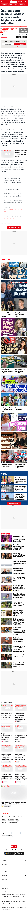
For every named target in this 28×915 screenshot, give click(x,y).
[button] (9, 853)
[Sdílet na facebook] (17, 37)
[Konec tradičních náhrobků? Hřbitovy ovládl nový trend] (6, 604)
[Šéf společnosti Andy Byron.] (14, 28)
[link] (6, 850)
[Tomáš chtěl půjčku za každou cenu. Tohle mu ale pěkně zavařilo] (6, 596)
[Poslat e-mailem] (26, 37)
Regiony (4, 822)
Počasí (4, 819)
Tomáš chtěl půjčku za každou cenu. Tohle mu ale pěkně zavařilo (19, 595)
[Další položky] (26, 4)
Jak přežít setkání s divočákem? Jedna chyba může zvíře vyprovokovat (18, 612)
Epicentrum (11, 819)
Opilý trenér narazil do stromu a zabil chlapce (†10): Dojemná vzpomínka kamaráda (19, 648)
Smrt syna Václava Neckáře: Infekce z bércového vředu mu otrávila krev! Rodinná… (19, 571)
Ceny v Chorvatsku (6, 824)
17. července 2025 (10, 218)
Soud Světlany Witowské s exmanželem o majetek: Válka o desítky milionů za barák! (19, 631)
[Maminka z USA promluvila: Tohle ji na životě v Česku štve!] (6, 556)
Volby (9, 816)
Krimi (17, 819)
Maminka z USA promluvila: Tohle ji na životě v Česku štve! (19, 555)
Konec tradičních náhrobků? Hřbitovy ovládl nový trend (18, 603)
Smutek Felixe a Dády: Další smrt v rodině (19, 655)
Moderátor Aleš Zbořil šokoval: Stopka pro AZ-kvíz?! (19, 578)
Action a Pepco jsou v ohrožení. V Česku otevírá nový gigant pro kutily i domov (19, 587)
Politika (3, 483)
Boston (18, 833)
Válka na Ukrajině (18, 816)
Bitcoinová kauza (13, 822)
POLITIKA (4, 474)
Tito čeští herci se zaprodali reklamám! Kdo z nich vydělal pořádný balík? (18, 547)
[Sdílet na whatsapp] (23, 37)
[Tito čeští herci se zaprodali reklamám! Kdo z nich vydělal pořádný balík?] (6, 547)
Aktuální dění (6, 813)
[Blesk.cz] (13, 1)
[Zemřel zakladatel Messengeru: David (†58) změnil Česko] (6, 640)
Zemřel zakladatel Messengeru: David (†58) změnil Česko (18, 639)
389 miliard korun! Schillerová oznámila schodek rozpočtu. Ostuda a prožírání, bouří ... (20, 497)
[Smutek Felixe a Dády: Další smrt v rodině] (6, 657)
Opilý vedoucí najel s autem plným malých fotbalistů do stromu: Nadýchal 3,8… (18, 621)
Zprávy (4, 816)
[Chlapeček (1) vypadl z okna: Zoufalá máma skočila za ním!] (6, 665)
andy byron (4, 833)
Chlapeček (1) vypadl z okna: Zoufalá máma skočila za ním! (19, 664)
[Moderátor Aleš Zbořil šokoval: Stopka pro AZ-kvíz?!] (6, 579)
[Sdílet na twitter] (19, 37)
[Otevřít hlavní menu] (1, 1)
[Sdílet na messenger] (21, 37)
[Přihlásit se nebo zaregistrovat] (25, 1)
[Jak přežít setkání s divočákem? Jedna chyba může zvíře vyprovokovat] (6, 613)
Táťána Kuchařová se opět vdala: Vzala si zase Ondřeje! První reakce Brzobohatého (19, 538)
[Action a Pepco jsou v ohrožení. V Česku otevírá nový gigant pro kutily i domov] (6, 588)
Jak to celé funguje (14, 46)
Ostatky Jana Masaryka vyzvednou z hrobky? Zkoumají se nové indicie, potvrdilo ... (20, 488)
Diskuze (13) (4, 37)
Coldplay (10, 835)
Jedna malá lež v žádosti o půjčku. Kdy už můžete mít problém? (19, 563)
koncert (13, 833)
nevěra (9, 833)
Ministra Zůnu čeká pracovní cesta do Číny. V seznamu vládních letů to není (20, 480)
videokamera (24, 833)
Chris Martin (4, 835)
